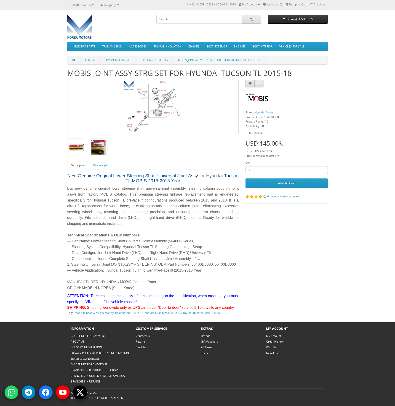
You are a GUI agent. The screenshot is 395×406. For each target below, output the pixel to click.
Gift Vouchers (209, 341)
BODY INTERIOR (262, 46)
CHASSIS (194, 46)
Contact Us (143, 336)
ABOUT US (77, 341)
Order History (274, 341)
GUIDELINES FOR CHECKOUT (89, 364)
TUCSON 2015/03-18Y (154, 60)
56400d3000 (153, 313)
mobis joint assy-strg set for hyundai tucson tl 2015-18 (109, 313)
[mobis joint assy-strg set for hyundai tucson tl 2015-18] (153, 107)
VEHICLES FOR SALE (291, 46)
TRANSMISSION (112, 46)
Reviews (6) (100, 165)
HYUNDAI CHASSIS (118, 60)
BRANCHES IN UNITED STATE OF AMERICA (98, 376)
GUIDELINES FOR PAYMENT (88, 336)
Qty (248, 163)
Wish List (271, 347)
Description (78, 165)
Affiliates (206, 347)
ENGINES (240, 46)
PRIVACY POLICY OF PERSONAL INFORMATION (100, 353)
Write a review (291, 196)
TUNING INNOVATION (167, 46)
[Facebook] (46, 392)
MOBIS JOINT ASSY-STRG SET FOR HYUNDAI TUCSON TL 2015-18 (219, 60)
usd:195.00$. (213, 313)
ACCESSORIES (138, 46)
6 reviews (273, 196)
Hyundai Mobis (264, 112)
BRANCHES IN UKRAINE (86, 381)
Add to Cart (287, 183)
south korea (196, 313)
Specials (206, 353)
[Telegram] (28, 392)
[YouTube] (63, 392)
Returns (141, 341)
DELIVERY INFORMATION (86, 347)
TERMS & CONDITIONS (85, 359)
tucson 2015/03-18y (174, 313)
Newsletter (273, 353)
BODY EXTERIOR (216, 46)
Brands (205, 336)
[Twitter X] (80, 392)
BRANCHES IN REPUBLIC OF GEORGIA (94, 370)
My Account (273, 336)
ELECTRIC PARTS (84, 46)
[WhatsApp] (11, 392)
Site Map (141, 347)
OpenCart (92, 393)
